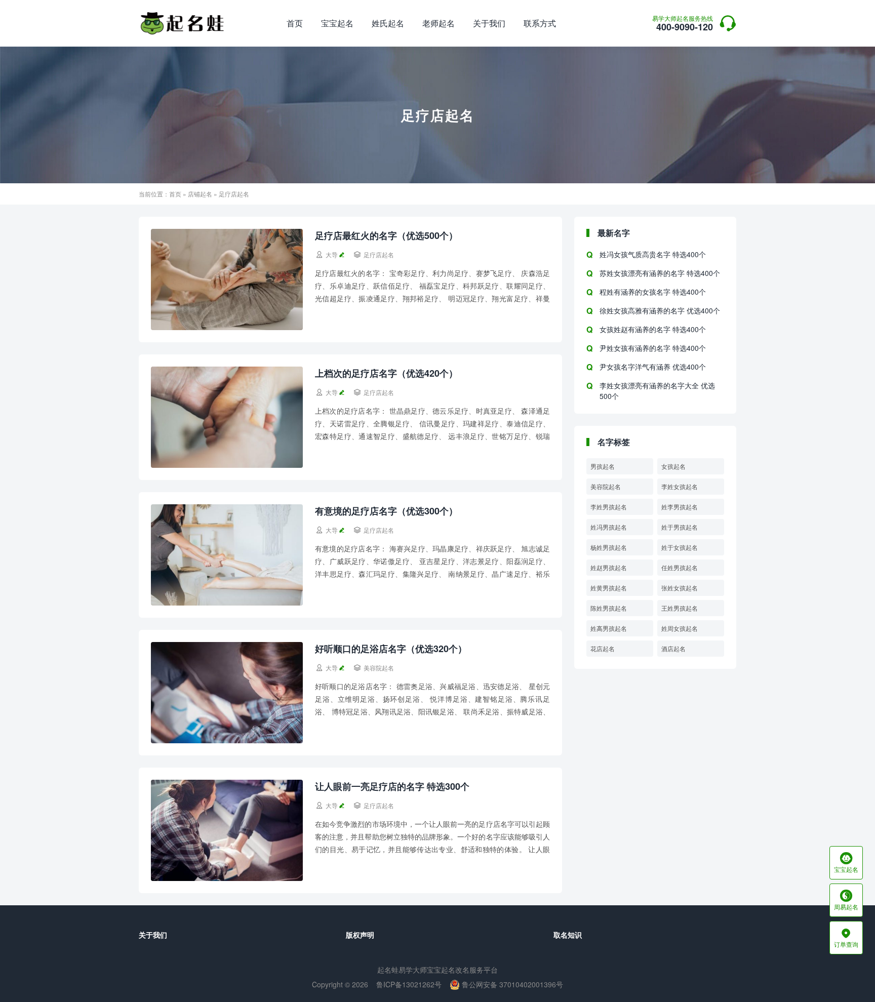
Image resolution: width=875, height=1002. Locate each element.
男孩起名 (602, 466)
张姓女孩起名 (679, 587)
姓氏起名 (388, 23)
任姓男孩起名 (679, 567)
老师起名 (438, 23)
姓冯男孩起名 (608, 527)
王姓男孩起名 (679, 608)
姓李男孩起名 (679, 506)
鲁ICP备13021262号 (409, 984)
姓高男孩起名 (608, 628)
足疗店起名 (379, 254)
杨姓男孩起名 (608, 547)
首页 (295, 23)
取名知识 (567, 935)
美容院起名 (379, 667)
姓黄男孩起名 (608, 587)
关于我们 (489, 23)
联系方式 (540, 23)
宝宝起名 (337, 23)
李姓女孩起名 (679, 486)
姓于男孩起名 (679, 527)
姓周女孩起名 (679, 628)
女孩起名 (673, 466)
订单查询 (846, 937)
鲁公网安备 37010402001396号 (511, 984)
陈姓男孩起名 (608, 608)
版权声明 (360, 935)
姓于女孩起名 (679, 547)
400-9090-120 (682, 24)
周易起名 (846, 900)
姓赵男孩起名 (608, 567)
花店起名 (602, 648)
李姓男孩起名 (608, 506)
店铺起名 (200, 193)
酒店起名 (673, 648)
